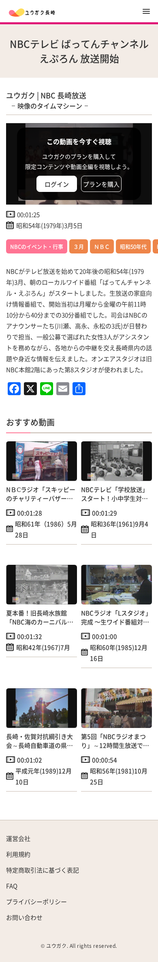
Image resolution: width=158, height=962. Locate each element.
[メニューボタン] (146, 11)
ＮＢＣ (102, 246)
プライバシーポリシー (36, 901)
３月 (78, 246)
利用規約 (18, 854)
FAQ (11, 885)
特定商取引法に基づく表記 (42, 870)
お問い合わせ (24, 917)
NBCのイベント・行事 (36, 246)
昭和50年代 (133, 246)
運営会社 (18, 838)
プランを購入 (101, 184)
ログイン (57, 184)
